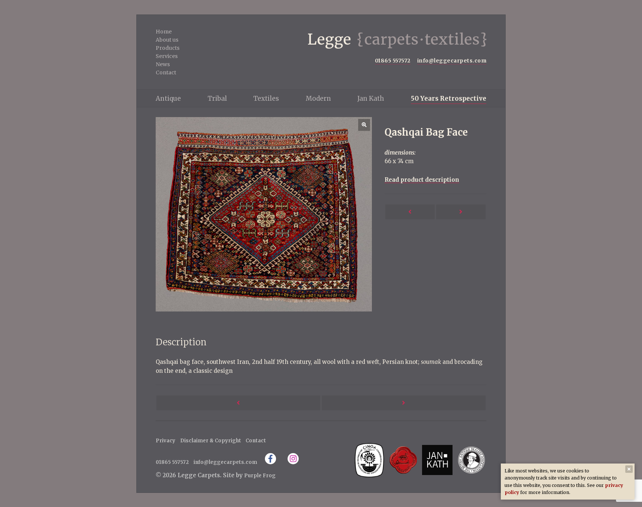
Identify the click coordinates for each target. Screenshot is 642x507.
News (163, 64)
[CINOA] (369, 460)
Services (167, 56)
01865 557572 (393, 61)
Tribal (217, 98)
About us (167, 39)
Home (164, 31)
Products (167, 48)
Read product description (422, 179)
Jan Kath (370, 98)
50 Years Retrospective (448, 98)
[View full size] (264, 214)
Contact (166, 72)
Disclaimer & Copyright (210, 440)
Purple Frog (260, 475)
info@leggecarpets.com (452, 61)
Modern (318, 98)
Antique (168, 98)
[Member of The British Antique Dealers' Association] (471, 460)
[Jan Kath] (437, 460)
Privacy (165, 440)
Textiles (266, 98)
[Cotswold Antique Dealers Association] (403, 460)
